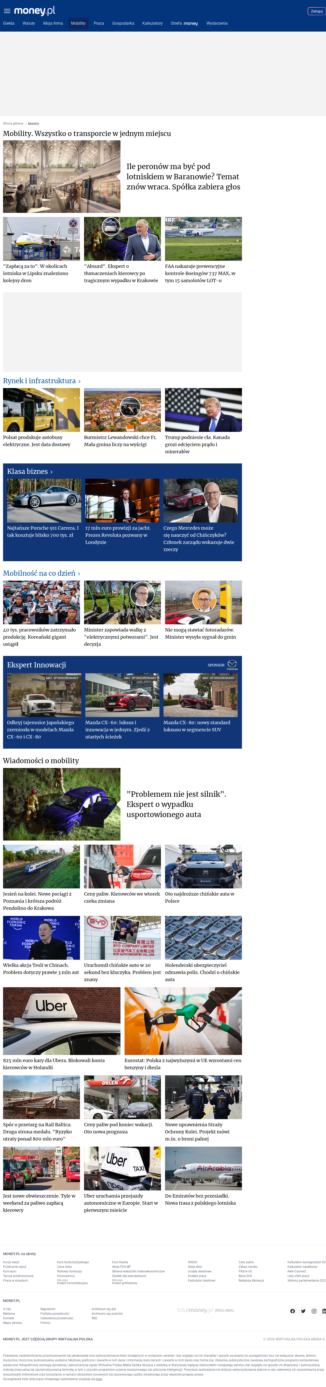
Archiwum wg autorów (107, 1313)
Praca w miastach (15, 1280)
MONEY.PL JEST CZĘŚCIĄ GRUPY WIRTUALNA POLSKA (48, 1339)
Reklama (9, 1313)
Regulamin (47, 1309)
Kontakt (8, 1318)
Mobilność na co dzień (39, 573)
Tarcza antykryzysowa (18, 1276)
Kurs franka (120, 1262)
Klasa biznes (27, 471)
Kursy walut (11, 1262)
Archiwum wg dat (104, 1309)
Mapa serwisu (12, 1323)
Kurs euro (9, 1271)
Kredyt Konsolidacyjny (72, 1283)
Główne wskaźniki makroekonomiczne (138, 1271)
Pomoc (45, 1323)
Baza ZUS (245, 1276)
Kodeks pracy (197, 1276)
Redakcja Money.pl (251, 1280)
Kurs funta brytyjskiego (73, 1262)
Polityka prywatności (54, 1313)
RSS (94, 1318)
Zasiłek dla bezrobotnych (129, 1276)
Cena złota (64, 1267)
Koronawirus (66, 1276)
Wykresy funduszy (69, 1271)
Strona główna (13, 123)
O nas (7, 1309)
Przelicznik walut (14, 1267)
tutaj (99, 1379)
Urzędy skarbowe (199, 1271)
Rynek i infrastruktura (39, 381)
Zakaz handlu (248, 1267)
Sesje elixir (195, 1267)
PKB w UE (245, 1271)
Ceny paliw (246, 1262)
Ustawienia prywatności (56, 1318)
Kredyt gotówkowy (125, 1283)
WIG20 (192, 1262)
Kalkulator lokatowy (201, 1280)
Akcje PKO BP (121, 1267)
